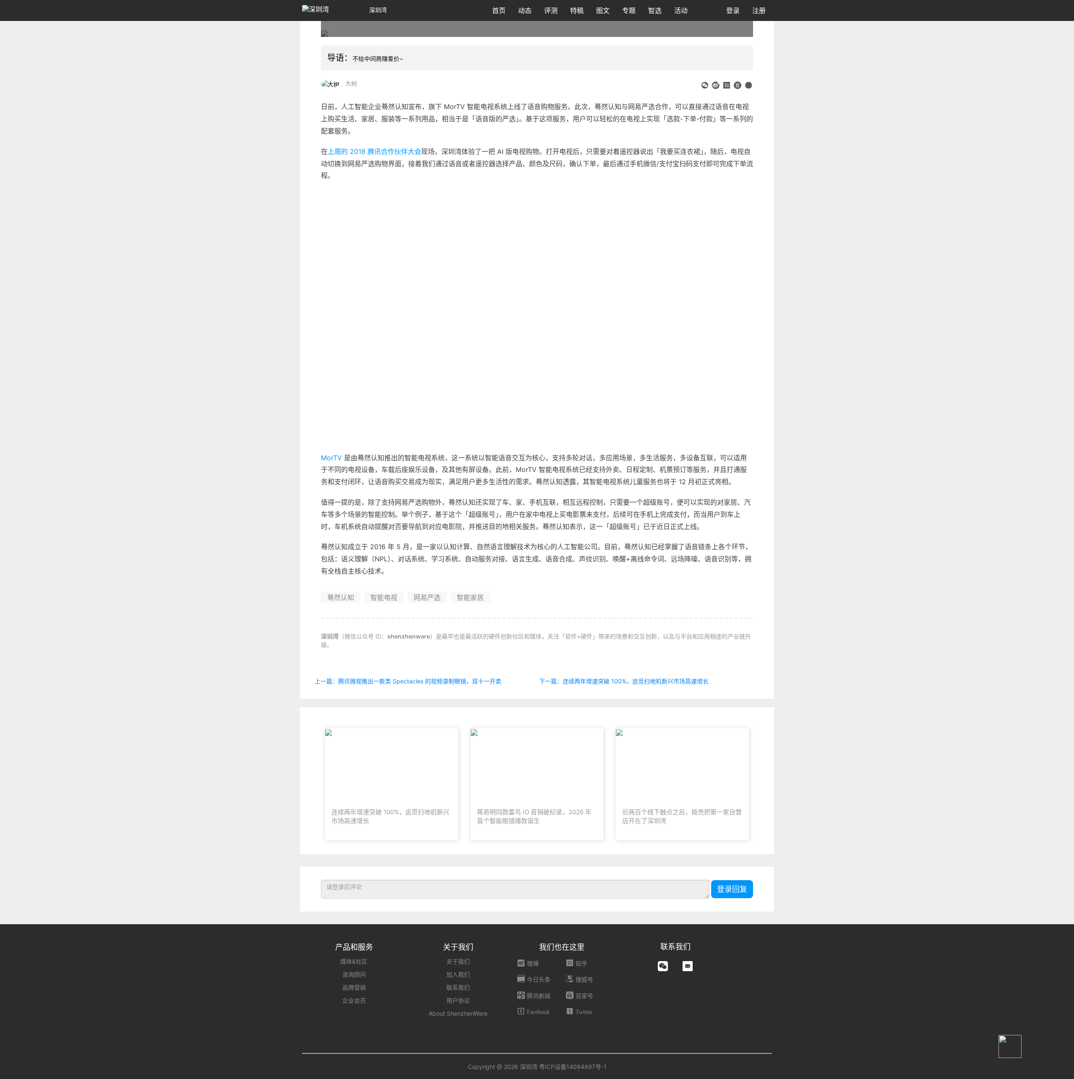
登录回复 (732, 889)
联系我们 (458, 987)
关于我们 (458, 961)
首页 (499, 10)
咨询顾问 (354, 974)
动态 (525, 10)
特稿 (577, 10)
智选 (655, 10)
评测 (551, 10)
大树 (351, 83)
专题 (629, 10)
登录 (733, 10)
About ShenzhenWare (458, 1013)
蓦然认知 (340, 597)
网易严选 (427, 597)
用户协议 (458, 1000)
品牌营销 (354, 987)
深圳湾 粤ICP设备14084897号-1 (563, 1066)
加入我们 (458, 974)
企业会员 (354, 1000)
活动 (681, 10)
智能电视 (383, 597)
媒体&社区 (354, 961)
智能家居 (470, 597)
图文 (603, 10)
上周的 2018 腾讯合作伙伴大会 (374, 151)
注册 (759, 10)
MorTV (331, 457)
